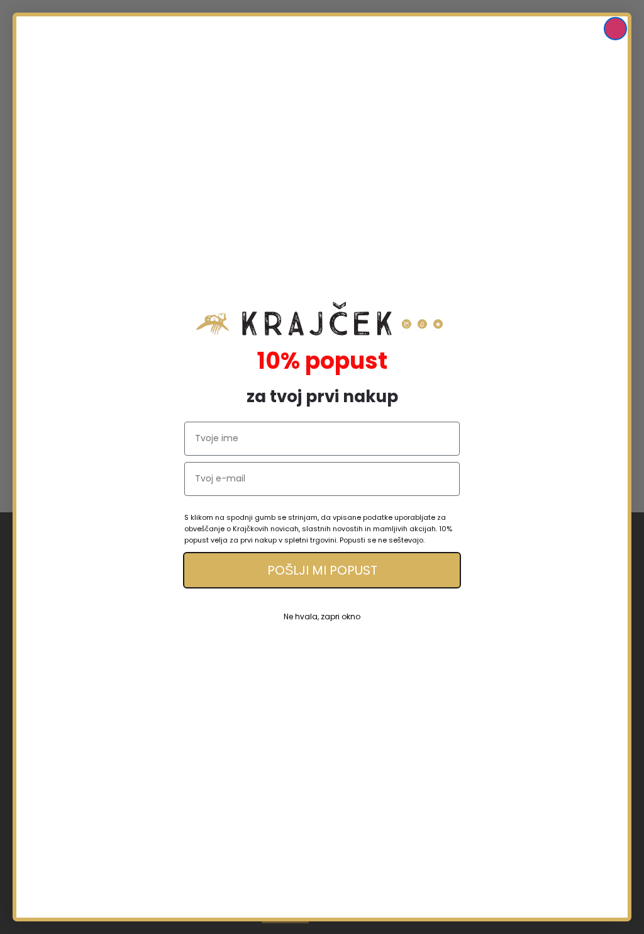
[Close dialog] (615, 29)
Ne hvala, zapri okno (322, 616)
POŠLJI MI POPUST (322, 570)
